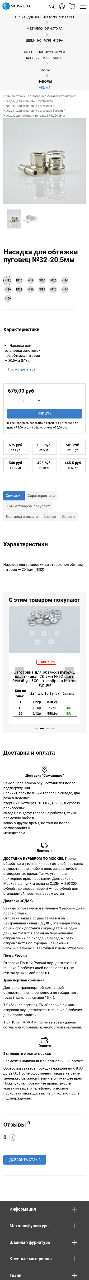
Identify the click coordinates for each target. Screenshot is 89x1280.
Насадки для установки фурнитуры (28, 101)
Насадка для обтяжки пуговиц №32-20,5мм (34, 115)
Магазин (38, 96)
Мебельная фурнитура (44, 52)
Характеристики (41, 496)
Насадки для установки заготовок (27, 106)
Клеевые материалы (44, 58)
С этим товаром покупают (28, 506)
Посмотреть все (21, 369)
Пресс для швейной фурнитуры (44, 17)
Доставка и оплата (22, 516)
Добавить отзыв (25, 1160)
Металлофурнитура (44, 28)
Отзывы (68, 516)
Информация (22, 1209)
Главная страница (16, 96)
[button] (69, 674)
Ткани (44, 70)
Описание (14, 496)
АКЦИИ (44, 87)
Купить (44, 414)
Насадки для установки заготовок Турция (33, 110)
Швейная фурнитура (44, 40)
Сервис (49, 516)
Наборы (44, 81)
